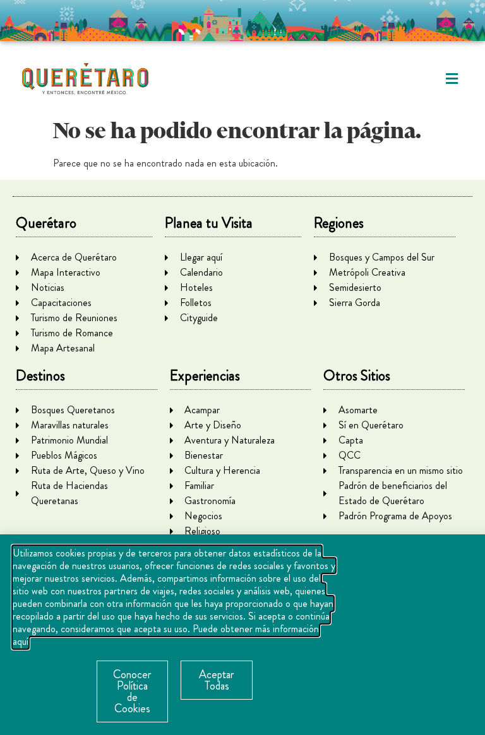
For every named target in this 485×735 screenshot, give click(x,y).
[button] (452, 79)
